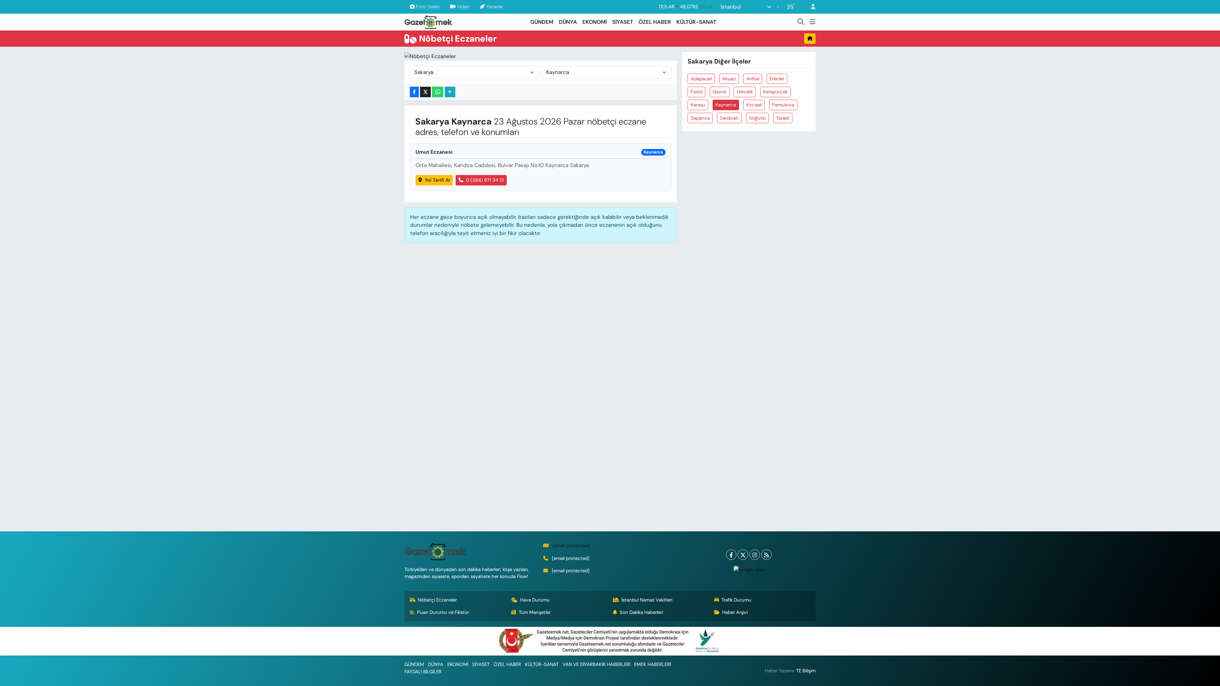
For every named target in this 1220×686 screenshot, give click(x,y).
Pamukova (783, 105)
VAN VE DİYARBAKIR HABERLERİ (596, 664)
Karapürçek (775, 92)
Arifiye (752, 79)
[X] (743, 554)
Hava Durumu (535, 600)
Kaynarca (725, 105)
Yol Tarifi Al (437, 180)
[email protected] (571, 545)
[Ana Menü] (813, 22)
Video (463, 6)
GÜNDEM (541, 21)
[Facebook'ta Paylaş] (414, 92)
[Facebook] (731, 554)
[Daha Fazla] (450, 92)
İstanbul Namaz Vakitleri (646, 600)
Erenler (776, 79)
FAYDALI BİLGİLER (423, 672)
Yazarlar (494, 6)
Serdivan (729, 118)
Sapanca (700, 118)
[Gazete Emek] (428, 21)
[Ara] (801, 22)
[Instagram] (754, 554)
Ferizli (696, 92)
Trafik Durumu (736, 600)
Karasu (698, 105)
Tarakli (782, 118)
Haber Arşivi (735, 612)
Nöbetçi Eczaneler (437, 600)
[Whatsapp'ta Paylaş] (437, 92)
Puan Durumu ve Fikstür (443, 612)
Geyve (719, 92)
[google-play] (749, 569)
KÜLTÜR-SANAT (696, 21)
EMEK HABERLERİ (652, 664)
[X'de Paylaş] (425, 92)
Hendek (745, 92)
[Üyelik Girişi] (810, 7)
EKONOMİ (594, 21)
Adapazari (701, 79)
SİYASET (622, 21)
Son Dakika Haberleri (641, 612)
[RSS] (766, 554)
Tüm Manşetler (535, 612)
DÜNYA (568, 21)
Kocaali (754, 105)
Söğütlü (757, 118)
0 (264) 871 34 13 (485, 180)
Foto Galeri (427, 6)
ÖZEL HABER (655, 21)
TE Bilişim (806, 671)
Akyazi (729, 79)
